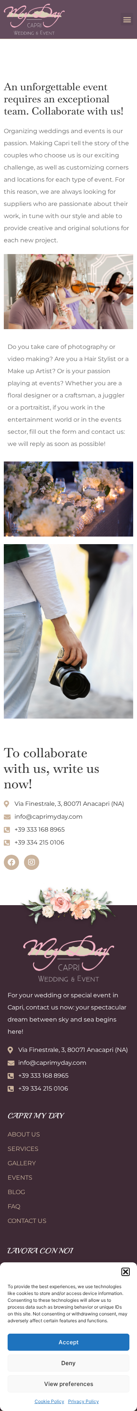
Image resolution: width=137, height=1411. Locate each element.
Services (23, 1148)
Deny (68, 1363)
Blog (16, 1192)
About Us (24, 1134)
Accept (69, 1342)
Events (20, 1177)
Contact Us (27, 1220)
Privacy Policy (83, 1401)
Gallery (22, 1163)
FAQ (14, 1206)
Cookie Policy (49, 1401)
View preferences (68, 1383)
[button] (125, 1272)
